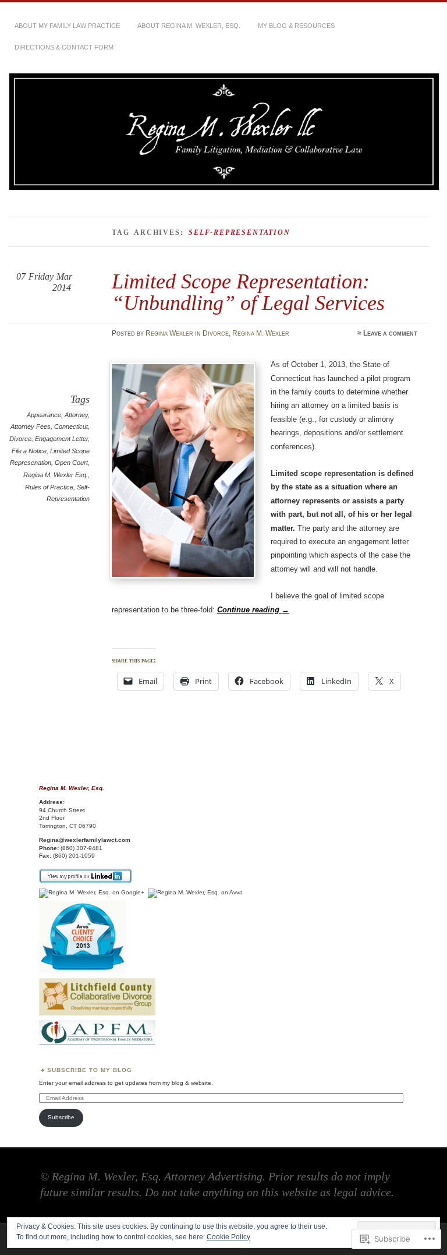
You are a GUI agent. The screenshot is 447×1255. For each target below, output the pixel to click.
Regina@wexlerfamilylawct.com (84, 840)
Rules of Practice (49, 487)
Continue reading (253, 609)
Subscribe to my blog (89, 1070)
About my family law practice (67, 25)
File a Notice (29, 450)
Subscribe (61, 1117)
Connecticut (71, 426)
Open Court (71, 462)
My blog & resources (296, 25)
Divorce (216, 333)
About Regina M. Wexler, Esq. (188, 25)
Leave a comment (390, 333)
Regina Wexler (169, 333)
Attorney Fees (30, 426)
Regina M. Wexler (260, 333)
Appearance (44, 414)
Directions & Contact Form (64, 47)
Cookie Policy (228, 1237)
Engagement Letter (61, 438)
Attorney (76, 414)
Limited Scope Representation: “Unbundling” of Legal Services (248, 291)
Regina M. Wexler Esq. (55, 474)
